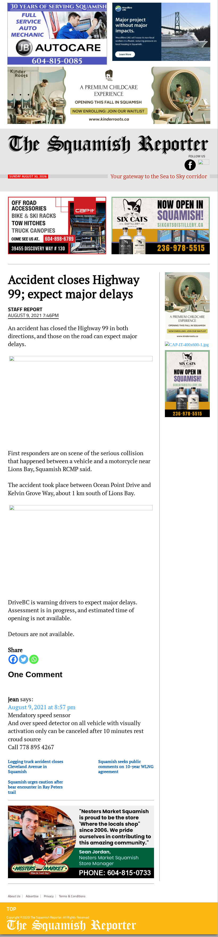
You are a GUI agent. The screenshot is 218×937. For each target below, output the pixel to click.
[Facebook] (13, 659)
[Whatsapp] (34, 659)
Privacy (49, 896)
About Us (14, 896)
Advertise (32, 896)
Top (11, 909)
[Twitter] (23, 659)
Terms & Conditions (72, 896)
